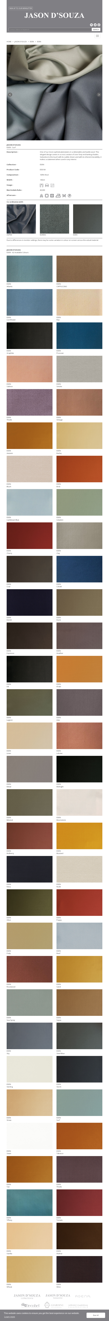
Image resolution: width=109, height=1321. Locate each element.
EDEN (32, 42)
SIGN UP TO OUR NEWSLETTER (20, 8)
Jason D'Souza (20, 42)
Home (9, 42)
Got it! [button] (96, 1315)
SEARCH (96, 29)
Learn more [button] (9, 1317)
